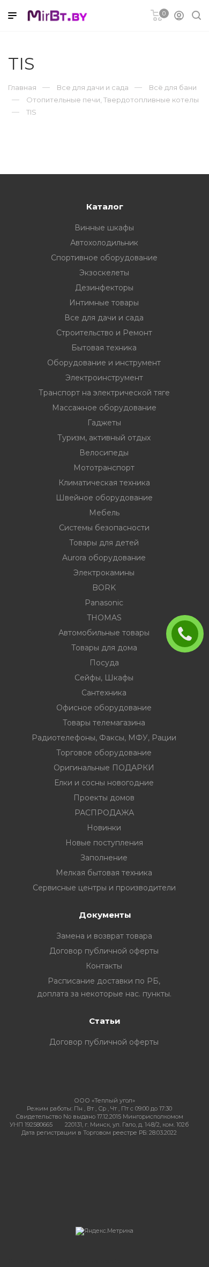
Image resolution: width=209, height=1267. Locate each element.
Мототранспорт (104, 468)
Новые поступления (104, 843)
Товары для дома (104, 648)
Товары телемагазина (104, 723)
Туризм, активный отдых (104, 438)
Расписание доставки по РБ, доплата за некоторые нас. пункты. (104, 987)
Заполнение (104, 858)
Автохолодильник (104, 243)
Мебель (104, 513)
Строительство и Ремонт (104, 333)
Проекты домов (104, 798)
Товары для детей (104, 543)
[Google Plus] (104, 1165)
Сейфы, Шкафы (103, 678)
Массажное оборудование (104, 408)
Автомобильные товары (104, 633)
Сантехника (103, 693)
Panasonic (104, 603)
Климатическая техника (104, 483)
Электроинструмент (104, 378)
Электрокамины (104, 573)
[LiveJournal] (102, 1165)
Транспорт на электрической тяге (104, 393)
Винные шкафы (104, 228)
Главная (22, 87)
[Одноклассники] (96, 1165)
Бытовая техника (104, 348)
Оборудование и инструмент (104, 363)
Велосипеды (104, 453)
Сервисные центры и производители (104, 888)
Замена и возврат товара (104, 936)
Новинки (104, 828)
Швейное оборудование (104, 498)
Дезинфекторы (104, 288)
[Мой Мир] (99, 1165)
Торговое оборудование (104, 753)
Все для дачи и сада (104, 318)
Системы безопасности (104, 528)
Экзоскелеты (104, 273)
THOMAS (104, 618)
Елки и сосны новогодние (104, 783)
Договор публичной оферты (104, 951)
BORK (104, 588)
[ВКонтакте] (91, 1165)
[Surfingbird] (107, 1165)
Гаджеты (104, 423)
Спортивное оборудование (104, 258)
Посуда (104, 663)
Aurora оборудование (104, 558)
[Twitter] (94, 1165)
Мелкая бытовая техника (104, 873)
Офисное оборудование (104, 708)
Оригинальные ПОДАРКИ (104, 768)
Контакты (104, 966)
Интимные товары (104, 303)
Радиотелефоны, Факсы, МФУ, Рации (104, 738)
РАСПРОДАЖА (104, 813)
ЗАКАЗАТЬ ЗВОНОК (189, 633)
